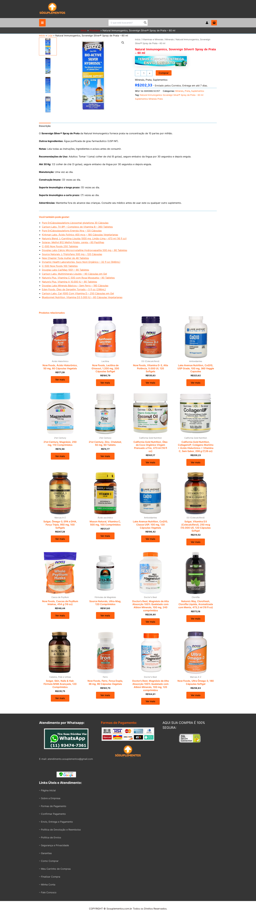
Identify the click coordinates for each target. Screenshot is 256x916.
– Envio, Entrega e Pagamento (56, 821)
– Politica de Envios (50, 837)
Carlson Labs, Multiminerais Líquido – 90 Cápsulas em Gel (74, 273)
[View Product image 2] (48, 65)
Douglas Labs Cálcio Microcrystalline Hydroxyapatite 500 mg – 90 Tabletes (84, 250)
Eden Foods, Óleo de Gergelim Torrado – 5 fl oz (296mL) (74, 289)
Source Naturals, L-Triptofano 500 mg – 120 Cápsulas (72, 254)
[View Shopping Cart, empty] (214, 22)
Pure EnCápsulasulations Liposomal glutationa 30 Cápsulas (75, 222)
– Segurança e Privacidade (54, 845)
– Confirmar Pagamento (52, 813)
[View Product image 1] (48, 46)
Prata (149, 79)
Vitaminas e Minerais (152, 39)
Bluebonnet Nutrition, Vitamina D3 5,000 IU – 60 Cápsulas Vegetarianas (82, 297)
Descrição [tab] (45, 125)
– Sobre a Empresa (49, 798)
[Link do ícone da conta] (207, 22)
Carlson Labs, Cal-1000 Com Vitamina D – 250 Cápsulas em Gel (78, 293)
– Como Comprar (49, 860)
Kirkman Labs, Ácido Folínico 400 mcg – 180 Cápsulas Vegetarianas (80, 234)
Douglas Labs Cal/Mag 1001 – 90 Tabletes (65, 269)
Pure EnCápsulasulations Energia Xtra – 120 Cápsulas (72, 230)
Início (42, 35)
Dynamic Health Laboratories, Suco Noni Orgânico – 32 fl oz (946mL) (81, 261)
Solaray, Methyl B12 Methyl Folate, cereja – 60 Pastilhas (73, 242)
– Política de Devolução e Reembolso (60, 829)
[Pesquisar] (145, 23)
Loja (50, 35)
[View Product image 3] (48, 85)
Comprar (164, 72)
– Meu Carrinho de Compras (55, 868)
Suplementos (160, 79)
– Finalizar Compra (49, 876)
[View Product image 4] (48, 104)
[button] (122, 42)
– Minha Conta (47, 884)
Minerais (169, 39)
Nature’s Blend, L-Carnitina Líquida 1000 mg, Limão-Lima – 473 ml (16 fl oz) (84, 238)
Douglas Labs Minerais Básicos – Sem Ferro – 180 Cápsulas (75, 285)
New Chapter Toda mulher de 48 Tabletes (65, 258)
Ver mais (60, 379)
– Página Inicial (47, 790)
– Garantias (45, 853)
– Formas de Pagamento (52, 806)
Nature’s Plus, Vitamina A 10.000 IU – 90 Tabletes (69, 281)
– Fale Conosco (47, 892)
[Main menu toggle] (42, 22)
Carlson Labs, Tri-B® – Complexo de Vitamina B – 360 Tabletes (77, 226)
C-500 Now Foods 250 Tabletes (60, 246)
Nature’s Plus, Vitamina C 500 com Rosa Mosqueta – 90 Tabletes (78, 277)
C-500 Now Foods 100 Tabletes (60, 265)
